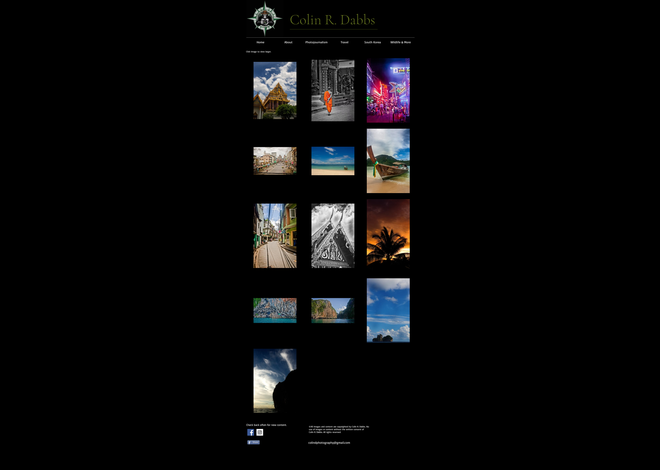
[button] (316, 40)
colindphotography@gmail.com (329, 442)
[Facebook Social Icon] (250, 432)
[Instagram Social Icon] (259, 432)
